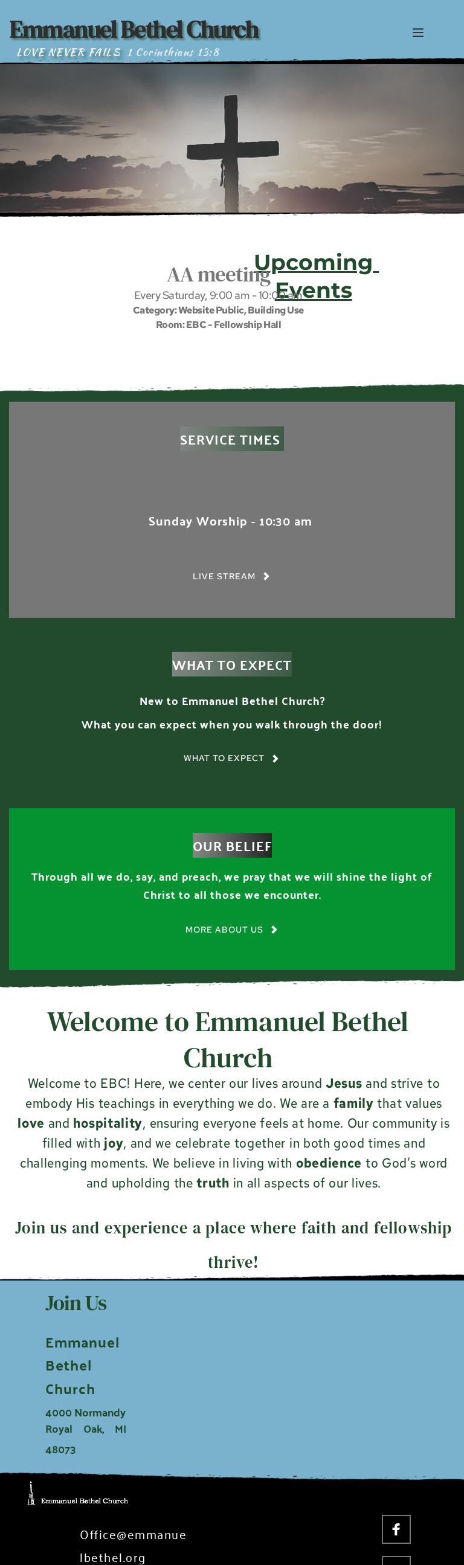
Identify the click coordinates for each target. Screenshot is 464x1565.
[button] (418, 32)
